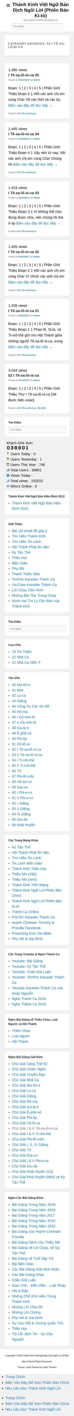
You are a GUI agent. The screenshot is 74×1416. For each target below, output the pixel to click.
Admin (36, 80)
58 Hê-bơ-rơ (22, 782)
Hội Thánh (20, 1041)
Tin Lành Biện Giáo (27, 863)
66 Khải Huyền (23, 825)
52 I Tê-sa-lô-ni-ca (27, 113)
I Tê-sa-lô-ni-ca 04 (23, 134)
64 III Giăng (21, 814)
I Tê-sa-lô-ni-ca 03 (23, 193)
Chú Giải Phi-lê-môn (28, 1139)
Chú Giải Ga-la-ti (25, 1107)
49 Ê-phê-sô (21, 733)
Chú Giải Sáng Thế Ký (29, 1064)
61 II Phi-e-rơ (22, 798)
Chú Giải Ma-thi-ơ (26, 1085)
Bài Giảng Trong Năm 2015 (33, 1226)
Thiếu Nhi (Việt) (24, 874)
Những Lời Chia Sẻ (27, 1307)
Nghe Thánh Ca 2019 (29, 1004)
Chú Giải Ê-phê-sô (26, 1112)
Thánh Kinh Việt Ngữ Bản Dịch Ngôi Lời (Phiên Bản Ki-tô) (40, 10)
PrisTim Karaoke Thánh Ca (33, 917)
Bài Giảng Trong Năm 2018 (33, 1210)
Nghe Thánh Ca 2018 (29, 999)
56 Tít (16, 771)
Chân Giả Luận (24, 1280)
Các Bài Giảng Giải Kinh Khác (35, 1269)
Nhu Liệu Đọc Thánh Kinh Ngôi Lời (33, 1388)
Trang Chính (15, 1377)
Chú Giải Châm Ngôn (29, 1069)
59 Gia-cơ (20, 787)
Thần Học (19, 558)
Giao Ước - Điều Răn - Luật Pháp (39, 1285)
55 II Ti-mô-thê (23, 766)
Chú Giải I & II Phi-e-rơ (30, 1161)
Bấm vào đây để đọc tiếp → (30, 105)
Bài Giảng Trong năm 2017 (33, 1215)
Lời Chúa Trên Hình (27, 590)
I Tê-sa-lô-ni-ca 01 (23, 311)
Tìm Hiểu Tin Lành (26, 542)
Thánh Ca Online (25, 912)
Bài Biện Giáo (23, 1264)
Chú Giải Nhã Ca (25, 1080)
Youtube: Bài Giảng (27, 961)
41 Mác (18, 690)
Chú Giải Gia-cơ (25, 1155)
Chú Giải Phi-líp (24, 1118)
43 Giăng (19, 701)
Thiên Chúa (21, 1031)
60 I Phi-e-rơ (22, 792)
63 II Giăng (21, 809)
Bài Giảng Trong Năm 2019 (33, 1205)
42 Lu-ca (19, 695)
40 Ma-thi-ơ (21, 685)
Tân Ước (41, 408)
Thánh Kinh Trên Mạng (30, 885)
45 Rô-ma (20, 712)
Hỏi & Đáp (20, 1291)
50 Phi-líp (19, 739)
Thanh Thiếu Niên (26, 574)
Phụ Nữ (18, 568)
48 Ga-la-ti (20, 728)
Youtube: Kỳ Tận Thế (28, 966)
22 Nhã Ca (20, 657)
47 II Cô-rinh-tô (24, 722)
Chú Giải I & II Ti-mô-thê (31, 1134)
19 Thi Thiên (22, 652)
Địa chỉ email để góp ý (29, 531)
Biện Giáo (19, 563)
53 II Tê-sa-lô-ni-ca (27, 755)
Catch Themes (49, 1367)
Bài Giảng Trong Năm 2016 (33, 1221)
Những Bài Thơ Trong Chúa (34, 595)
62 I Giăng (20, 803)
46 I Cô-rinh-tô (23, 717)
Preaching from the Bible (31, 933)
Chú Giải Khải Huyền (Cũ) (32, 1172)
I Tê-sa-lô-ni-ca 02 (23, 252)
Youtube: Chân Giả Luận (31, 972)
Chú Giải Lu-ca (24, 1091)
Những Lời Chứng (26, 1312)
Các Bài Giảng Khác (28, 1275)
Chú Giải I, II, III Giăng (30, 1145)
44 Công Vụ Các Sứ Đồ (30, 706)
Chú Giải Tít (21, 1150)
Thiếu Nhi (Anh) (24, 879)
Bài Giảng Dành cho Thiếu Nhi (36, 1242)
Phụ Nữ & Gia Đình (27, 939)
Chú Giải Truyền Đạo (28, 1075)
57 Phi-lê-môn (23, 776)
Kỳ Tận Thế (21, 552)
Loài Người (20, 1036)
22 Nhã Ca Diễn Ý (26, 662)
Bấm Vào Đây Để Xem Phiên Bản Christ (37, 1383)
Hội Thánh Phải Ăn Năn (30, 547)
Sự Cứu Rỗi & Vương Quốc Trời (37, 1323)
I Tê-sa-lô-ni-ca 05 (23, 75)
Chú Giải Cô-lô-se (26, 1123)
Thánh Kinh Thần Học (29, 869)
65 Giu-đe (20, 819)
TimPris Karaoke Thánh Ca (33, 579)
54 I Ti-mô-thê (23, 760)
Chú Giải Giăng (24, 1096)
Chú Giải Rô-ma (25, 1101)
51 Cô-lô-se (21, 744)
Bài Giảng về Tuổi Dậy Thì (33, 1258)
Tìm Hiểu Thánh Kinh (29, 536)
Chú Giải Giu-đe (25, 1166)
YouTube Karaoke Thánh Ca (34, 585)
